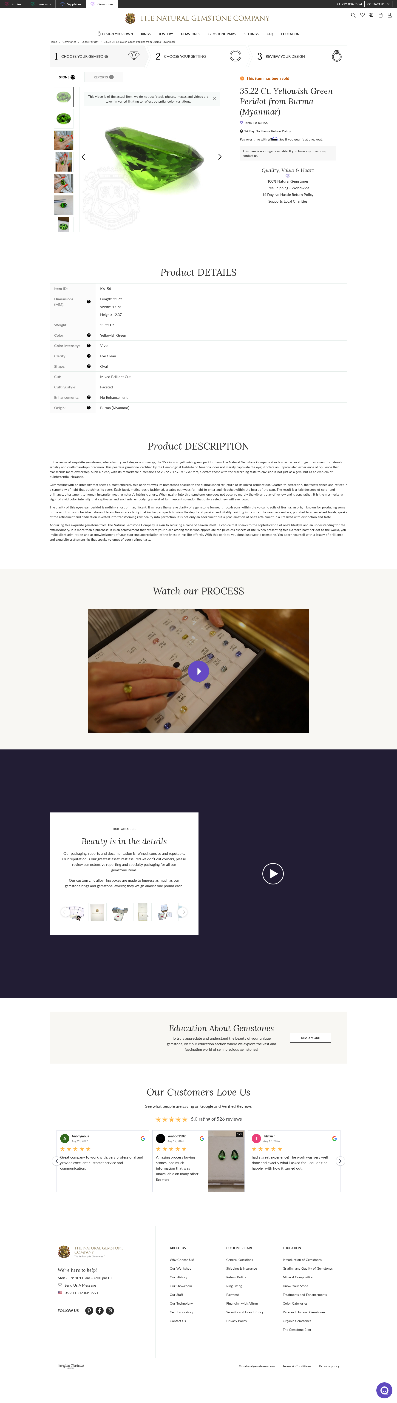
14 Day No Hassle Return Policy (267, 131)
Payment (232, 1295)
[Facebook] (99, 1310)
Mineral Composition (298, 1277)
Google (206, 1106)
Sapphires (74, 4)
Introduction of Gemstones (302, 1260)
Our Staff (176, 1295)
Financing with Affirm (242, 1303)
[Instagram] (110, 1310)
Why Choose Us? (182, 1260)
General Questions (239, 1260)
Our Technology (181, 1303)
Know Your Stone (295, 1286)
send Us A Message (80, 1285)
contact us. (250, 156)
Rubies (16, 4)
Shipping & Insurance (241, 1268)
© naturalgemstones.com (257, 1366)
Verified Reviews (237, 1106)
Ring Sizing (234, 1286)
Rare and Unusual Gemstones (304, 1312)
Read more (316, 1039)
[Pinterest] (89, 1310)
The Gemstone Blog (297, 1329)
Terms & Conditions (297, 1366)
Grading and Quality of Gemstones (308, 1268)
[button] (220, 157)
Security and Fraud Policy (245, 1312)
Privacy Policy (236, 1321)
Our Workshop (180, 1268)
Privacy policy (329, 1366)
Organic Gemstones (297, 1321)
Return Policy (236, 1277)
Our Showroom (181, 1286)
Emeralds (44, 4)
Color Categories (295, 1303)
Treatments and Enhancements (305, 1295)
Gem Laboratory (181, 1312)
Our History (178, 1277)
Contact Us (178, 1321)
